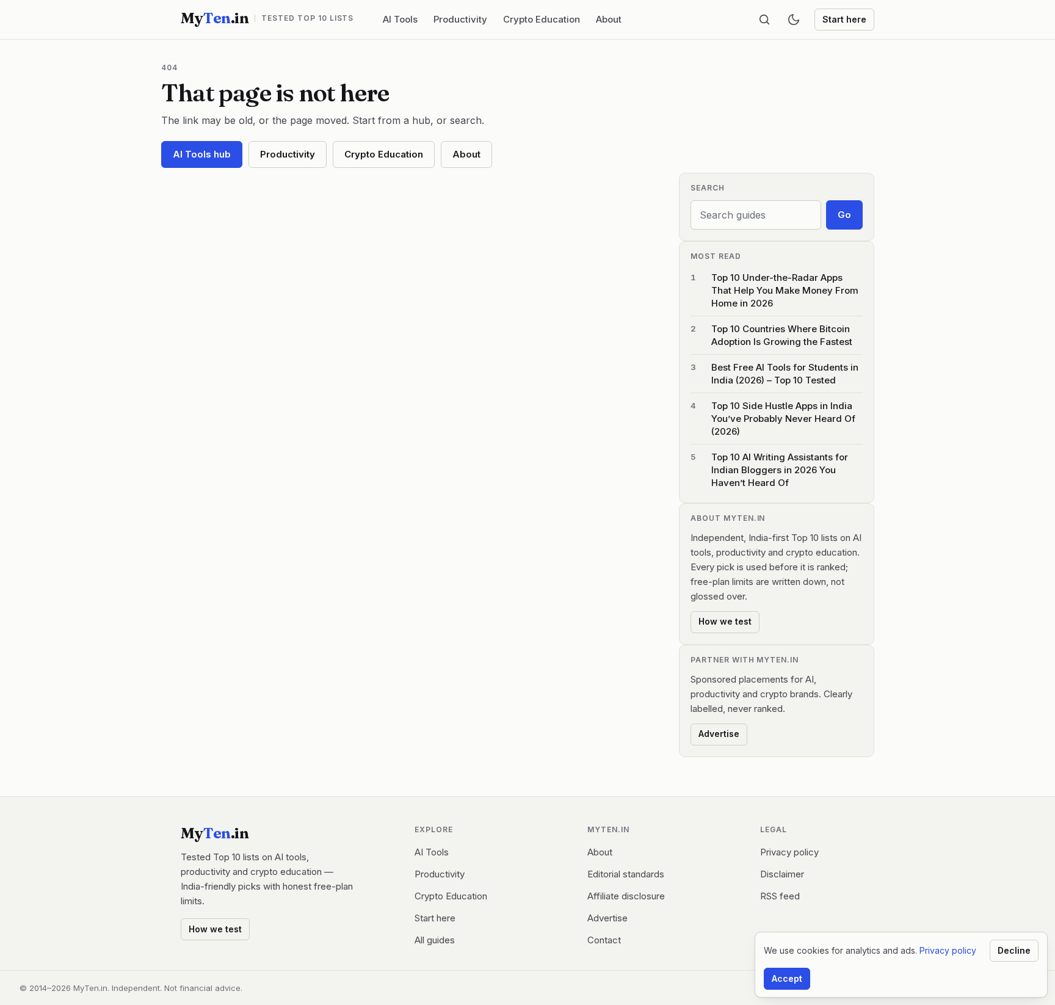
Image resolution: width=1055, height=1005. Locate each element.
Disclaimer (782, 874)
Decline (1014, 950)
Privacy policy (789, 852)
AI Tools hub (202, 154)
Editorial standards (625, 874)
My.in (267, 18)
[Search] (764, 19)
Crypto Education (541, 19)
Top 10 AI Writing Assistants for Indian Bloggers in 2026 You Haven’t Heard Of (779, 469)
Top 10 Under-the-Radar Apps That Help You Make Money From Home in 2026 (784, 290)
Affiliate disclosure (626, 896)
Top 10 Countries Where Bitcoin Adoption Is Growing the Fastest (781, 335)
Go (844, 214)
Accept (787, 978)
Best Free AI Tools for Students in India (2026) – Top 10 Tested (784, 373)
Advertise (718, 733)
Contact (604, 940)
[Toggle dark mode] (793, 19)
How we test (725, 621)
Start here (844, 19)
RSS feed (780, 896)
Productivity (460, 19)
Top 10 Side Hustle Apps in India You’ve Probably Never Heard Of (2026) (783, 418)
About (609, 19)
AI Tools (400, 19)
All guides (435, 940)
